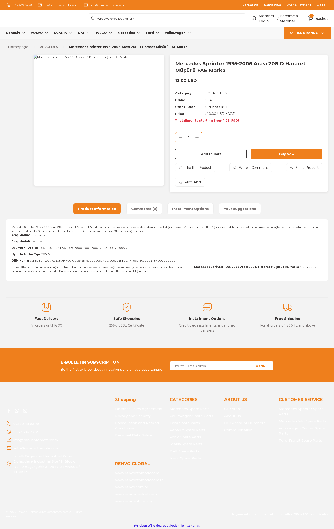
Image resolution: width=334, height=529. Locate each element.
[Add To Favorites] (195, 167)
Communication (238, 430)
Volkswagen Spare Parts (191, 416)
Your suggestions (240, 209)
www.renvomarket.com (136, 494)
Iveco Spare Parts (185, 458)
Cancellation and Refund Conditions (137, 425)
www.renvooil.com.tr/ (133, 501)
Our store (233, 409)
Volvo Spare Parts (185, 437)
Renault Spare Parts (187, 430)
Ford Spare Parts (185, 423)
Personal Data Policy (133, 435)
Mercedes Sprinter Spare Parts (301, 411)
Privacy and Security (132, 416)
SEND (261, 366)
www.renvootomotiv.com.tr (139, 480)
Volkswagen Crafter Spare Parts (302, 431)
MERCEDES (217, 93)
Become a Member (289, 18)
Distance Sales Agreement (138, 409)
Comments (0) (144, 209)
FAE (210, 100)
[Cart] (311, 18)
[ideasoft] (143, 526)
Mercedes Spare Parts (189, 409)
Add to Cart (211, 154)
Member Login (266, 18)
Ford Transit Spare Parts (300, 440)
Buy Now (286, 154)
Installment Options (190, 209)
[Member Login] (254, 18)
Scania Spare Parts (186, 444)
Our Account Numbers (244, 423)
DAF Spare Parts (184, 451)
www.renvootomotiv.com (137, 473)
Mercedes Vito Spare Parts (302, 421)
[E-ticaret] (166, 526)
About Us (232, 416)
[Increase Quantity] (197, 137)
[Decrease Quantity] (180, 137)
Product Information (97, 209)
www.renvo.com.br (131, 487)
